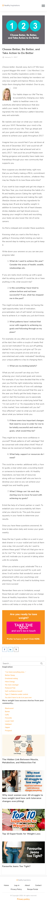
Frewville (8, 718)
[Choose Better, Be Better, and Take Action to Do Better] (23, 29)
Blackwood (9, 708)
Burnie (7, 711)
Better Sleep (10, 675)
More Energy (10, 681)
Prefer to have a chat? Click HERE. (23, 639)
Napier (7, 727)
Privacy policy (23, 899)
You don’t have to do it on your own (18, 697)
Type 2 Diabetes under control (16, 694)
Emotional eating (11, 678)
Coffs (7, 715)
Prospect (8, 730)
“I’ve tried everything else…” (15, 672)
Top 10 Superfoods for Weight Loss (21, 833)
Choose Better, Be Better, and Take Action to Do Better (21, 51)
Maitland (8, 724)
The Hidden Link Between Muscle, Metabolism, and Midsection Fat (20, 761)
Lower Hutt (9, 721)
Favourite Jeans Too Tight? (16, 866)
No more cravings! (11, 685)
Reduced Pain (10, 688)
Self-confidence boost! (13, 691)
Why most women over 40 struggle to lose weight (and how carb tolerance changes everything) (22, 798)
